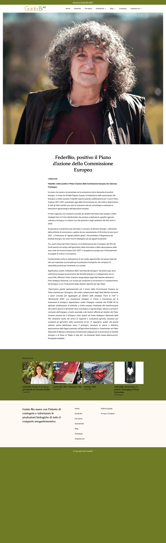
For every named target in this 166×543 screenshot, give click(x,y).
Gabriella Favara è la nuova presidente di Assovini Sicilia (37, 373)
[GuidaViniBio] (35, 6)
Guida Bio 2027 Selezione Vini (68, 373)
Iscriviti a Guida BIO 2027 (83, 2)
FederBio (60, 338)
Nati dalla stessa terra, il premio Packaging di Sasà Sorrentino (129, 373)
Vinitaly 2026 (98, 373)
